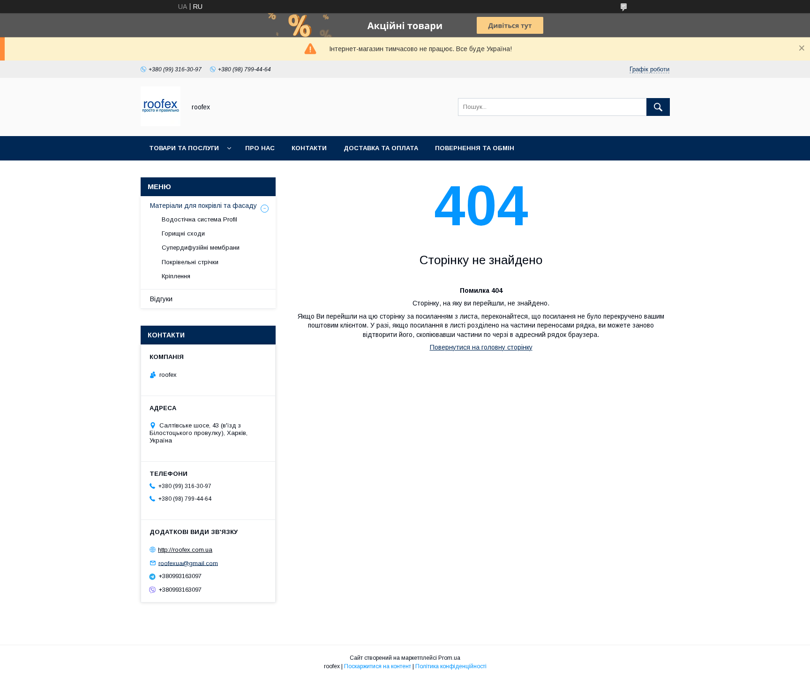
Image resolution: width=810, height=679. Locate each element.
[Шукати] (658, 107)
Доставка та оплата (381, 148)
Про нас (260, 148)
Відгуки (161, 299)
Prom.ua (449, 658)
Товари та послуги (184, 148)
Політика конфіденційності (451, 666)
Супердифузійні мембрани (201, 247)
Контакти (309, 148)
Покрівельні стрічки (190, 262)
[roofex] (160, 124)
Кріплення (176, 276)
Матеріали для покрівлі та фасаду (203, 205)
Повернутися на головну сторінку (481, 347)
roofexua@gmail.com (188, 562)
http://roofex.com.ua (185, 549)
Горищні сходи (183, 233)
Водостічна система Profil (199, 219)
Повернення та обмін (474, 148)
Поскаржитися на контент (377, 666)
